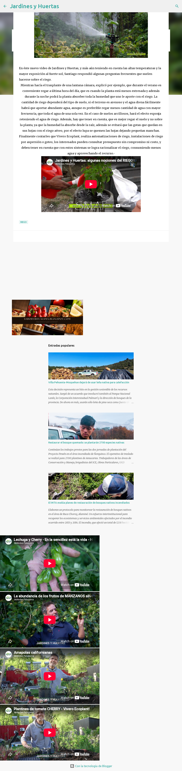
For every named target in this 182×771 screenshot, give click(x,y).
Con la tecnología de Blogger (93, 766)
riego (23, 222)
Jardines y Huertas (34, 6)
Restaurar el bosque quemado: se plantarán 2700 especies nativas (86, 442)
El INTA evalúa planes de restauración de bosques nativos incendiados (89, 502)
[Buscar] (177, 6)
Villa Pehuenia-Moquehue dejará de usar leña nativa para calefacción (88, 382)
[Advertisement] (91, 272)
